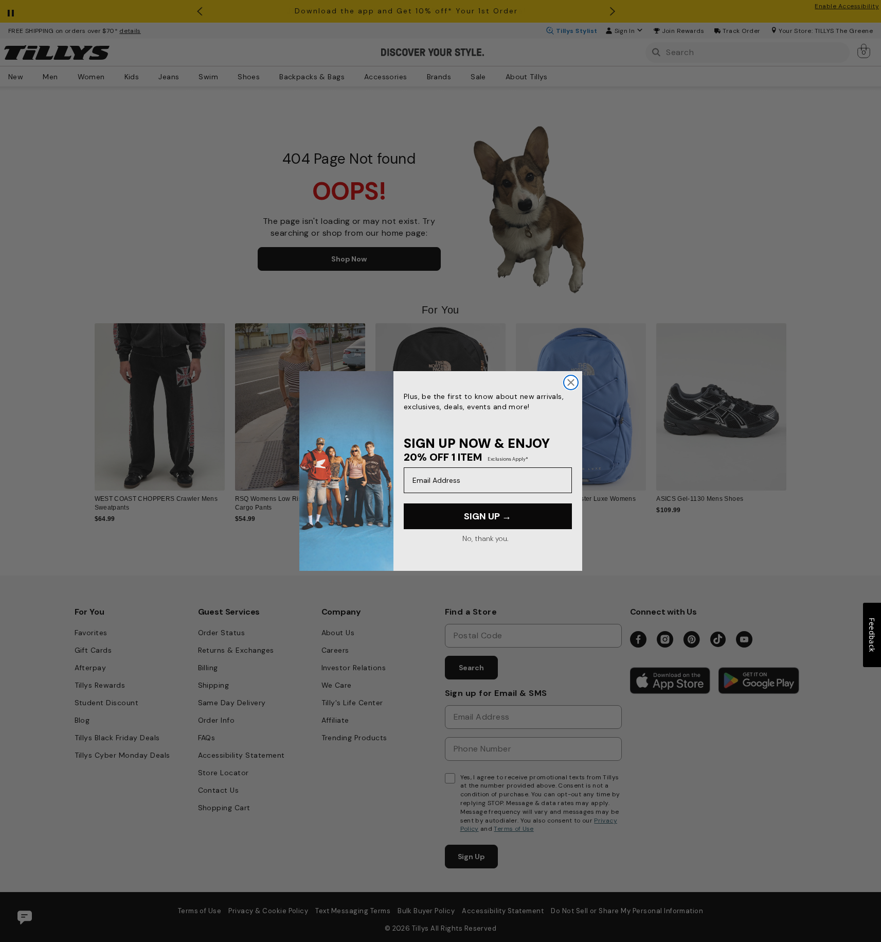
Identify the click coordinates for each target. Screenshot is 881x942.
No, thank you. (485, 538)
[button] (793, 399)
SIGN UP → (487, 516)
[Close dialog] (571, 382)
